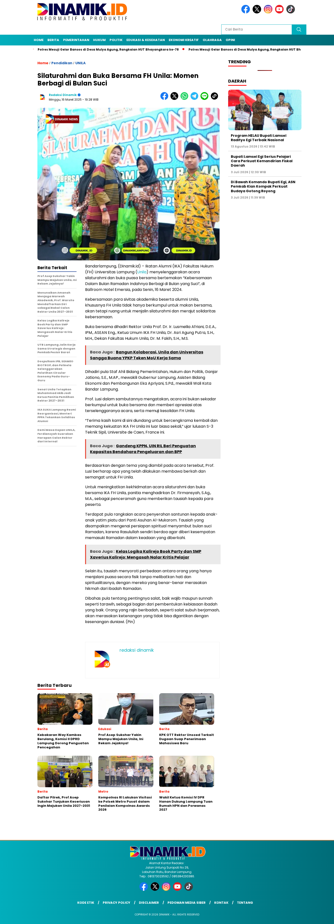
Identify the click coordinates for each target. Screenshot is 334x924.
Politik (116, 40)
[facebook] (246, 12)
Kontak (221, 902)
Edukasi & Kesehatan (145, 40)
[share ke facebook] (165, 99)
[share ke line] (205, 99)
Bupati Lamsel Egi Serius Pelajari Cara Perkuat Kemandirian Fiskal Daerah (261, 161)
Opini (230, 40)
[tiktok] (291, 12)
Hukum (99, 40)
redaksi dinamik (63, 95)
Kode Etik (85, 902)
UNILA (80, 63)
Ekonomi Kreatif (184, 40)
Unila (141, 272)
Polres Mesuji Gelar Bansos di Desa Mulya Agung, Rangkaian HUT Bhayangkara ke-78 (78, 49)
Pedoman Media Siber (186, 902)
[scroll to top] (320, 916)
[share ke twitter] (175, 99)
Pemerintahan (76, 40)
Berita (53, 40)
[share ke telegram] (195, 99)
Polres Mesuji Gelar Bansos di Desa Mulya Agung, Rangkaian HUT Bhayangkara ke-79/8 (231, 49)
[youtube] (280, 12)
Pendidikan (61, 63)
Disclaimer (149, 902)
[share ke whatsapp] (185, 99)
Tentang (245, 902)
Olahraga (212, 40)
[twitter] (258, 12)
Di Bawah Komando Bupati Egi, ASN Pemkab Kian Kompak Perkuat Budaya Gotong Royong (263, 186)
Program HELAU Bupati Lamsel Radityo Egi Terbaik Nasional (258, 137)
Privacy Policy (116, 902)
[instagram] (269, 12)
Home (39, 40)
